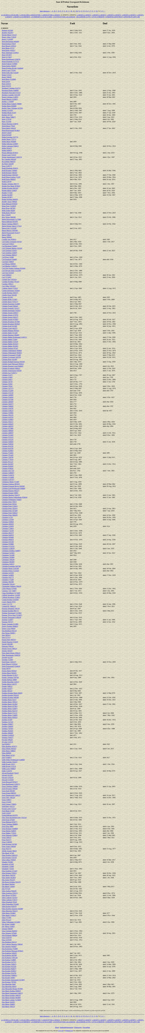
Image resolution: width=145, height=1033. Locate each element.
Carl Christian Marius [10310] (12, 248)
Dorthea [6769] (7, 720)
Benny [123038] (7, 39)
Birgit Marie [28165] (9, 128)
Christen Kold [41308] (9, 326)
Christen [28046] (7, 402)
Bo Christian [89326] (9, 159)
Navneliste (86, 1027)
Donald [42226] (7, 657)
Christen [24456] (7, 397)
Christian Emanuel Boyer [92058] (13, 486)
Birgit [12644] (6, 133)
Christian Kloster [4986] (10, 493)
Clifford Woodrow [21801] (11, 597)
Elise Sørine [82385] (9, 878)
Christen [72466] (7, 453)
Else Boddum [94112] (9, 942)
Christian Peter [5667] (9, 502)
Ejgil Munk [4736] (8, 811)
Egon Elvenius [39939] (10, 789)
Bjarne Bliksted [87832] (10, 153)
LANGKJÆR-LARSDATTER (30, 15)
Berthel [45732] (7, 115)
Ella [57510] (6, 889)
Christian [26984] (8, 522)
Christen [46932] (7, 426)
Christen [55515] (7, 437)
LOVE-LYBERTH (98, 17)
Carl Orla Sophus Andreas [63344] (13, 268)
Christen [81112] (7, 462)
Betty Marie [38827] (9, 117)
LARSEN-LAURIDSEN (21, 17)
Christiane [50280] (8, 557)
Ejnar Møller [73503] (9, 833)
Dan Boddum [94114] (9, 631)
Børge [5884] (6, 235)
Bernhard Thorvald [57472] (11, 93)
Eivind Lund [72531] (9, 809)
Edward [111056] (8, 780)
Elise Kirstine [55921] (9, 873)
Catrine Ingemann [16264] (11, 290)
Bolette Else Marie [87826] (11, 186)
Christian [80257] (8, 533)
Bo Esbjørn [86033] (8, 162)
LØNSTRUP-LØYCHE (131, 17)
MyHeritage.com (69, 1030)
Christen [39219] (7, 415)
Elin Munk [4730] (8, 853)
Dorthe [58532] (7, 691)
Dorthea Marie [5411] (9, 700)
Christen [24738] (7, 399)
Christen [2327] (7, 375)
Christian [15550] (8, 520)
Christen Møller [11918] (10, 342)
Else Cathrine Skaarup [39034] (12, 944)
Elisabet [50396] (7, 862)
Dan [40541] (6, 635)
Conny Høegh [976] (8, 602)
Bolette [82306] (7, 195)
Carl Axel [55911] (8, 244)
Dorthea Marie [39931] (9, 702)
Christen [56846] (7, 442)
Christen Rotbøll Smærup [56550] (13, 362)
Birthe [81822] (7, 148)
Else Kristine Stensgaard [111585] (13, 980)
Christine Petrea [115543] (10, 571)
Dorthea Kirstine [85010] (10, 695)
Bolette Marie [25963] (9, 190)
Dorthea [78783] (7, 729)
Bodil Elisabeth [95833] (10, 168)
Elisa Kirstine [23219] (9, 858)
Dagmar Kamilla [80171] (10, 611)
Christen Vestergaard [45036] (12, 371)
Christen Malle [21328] (10, 333)
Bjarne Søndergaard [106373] (12, 157)
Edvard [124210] (7, 777)
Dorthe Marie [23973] (9, 684)
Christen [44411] (7, 422)
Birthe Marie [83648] (9, 142)
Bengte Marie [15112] (9, 35)
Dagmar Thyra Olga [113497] (12, 615)
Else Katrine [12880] (9, 960)
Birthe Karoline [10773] (10, 137)
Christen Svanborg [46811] (11, 368)
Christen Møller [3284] (9, 339)
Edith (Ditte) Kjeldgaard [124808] (13, 760)
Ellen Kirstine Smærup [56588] (12, 909)
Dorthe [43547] (7, 689)
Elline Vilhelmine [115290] (11, 922)
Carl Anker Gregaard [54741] (12, 242)
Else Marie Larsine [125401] (11, 1000)
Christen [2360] (7, 377)
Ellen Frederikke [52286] (10, 904)
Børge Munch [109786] (10, 230)
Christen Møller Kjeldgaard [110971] (14, 337)
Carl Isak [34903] (8, 262)
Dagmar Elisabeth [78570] (11, 608)
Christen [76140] (7, 455)
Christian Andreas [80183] (11, 484)
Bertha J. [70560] (8, 101)
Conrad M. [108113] (9, 606)
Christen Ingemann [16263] (11, 311)
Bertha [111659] (7, 110)
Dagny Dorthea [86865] (10, 626)
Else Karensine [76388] (10, 949)
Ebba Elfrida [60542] (9, 749)
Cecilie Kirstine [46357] (10, 293)
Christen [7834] (7, 386)
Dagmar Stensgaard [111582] (11, 613)
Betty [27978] (6, 119)
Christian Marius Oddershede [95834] (14, 497)
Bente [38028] (7, 77)
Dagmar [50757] (7, 622)
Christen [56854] (7, 444)
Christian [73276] (8, 531)
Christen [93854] (7, 468)
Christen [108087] (8, 473)
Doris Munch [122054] (9, 664)
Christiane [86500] (8, 562)
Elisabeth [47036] (8, 864)
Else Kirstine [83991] (9, 971)
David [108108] (7, 644)
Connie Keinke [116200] (10, 600)
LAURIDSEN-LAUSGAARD (41, 17)
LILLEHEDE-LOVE (83, 17)
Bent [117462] (7, 57)
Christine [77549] (8, 580)
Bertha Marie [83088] (9, 106)
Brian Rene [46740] (8, 208)
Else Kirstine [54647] (9, 964)
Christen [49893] (7, 433)
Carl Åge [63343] (8, 273)
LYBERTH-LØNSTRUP (113, 17)
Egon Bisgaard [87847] (10, 782)
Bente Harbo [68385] (9, 66)
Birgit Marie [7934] (8, 126)
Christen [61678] (7, 446)
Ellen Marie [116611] (9, 915)
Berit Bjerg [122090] (9, 79)
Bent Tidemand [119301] (10, 53)
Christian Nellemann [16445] (11, 500)
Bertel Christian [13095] (10, 97)
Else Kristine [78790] (9, 982)
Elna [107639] (7, 940)
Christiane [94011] (8, 564)
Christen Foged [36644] (10, 306)
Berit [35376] (6, 86)
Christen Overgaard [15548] (11, 355)
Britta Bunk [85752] (8, 213)
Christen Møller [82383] (10, 346)
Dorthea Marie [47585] (9, 706)
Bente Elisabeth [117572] (10, 61)
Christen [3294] (7, 384)
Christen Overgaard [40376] (11, 357)
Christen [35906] (7, 413)
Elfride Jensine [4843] (9, 851)
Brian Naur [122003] (9, 206)
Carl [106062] (6, 275)
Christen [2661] (7, 379)
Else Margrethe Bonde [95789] (12, 989)
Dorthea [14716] (7, 722)
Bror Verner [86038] (9, 217)
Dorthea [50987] (7, 724)
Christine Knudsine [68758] (11, 566)
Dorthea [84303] (7, 731)
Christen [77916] (7, 459)
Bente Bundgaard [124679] (11, 59)
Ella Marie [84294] (8, 884)
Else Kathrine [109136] (10, 958)
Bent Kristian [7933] (9, 44)
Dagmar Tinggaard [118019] (11, 617)
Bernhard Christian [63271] (11, 88)
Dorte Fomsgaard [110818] (11, 666)
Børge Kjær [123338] (9, 228)
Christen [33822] (7, 411)
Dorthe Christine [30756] (10, 677)
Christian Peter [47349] (10, 511)
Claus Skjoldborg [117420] (11, 593)
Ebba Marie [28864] (8, 751)
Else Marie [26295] (8, 1002)
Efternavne (78, 1027)
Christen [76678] (7, 457)
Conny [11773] (7, 604)
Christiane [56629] (8, 560)
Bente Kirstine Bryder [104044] (12, 68)
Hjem (57, 1027)
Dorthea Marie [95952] (9, 717)
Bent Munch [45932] (9, 46)
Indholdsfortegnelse (66, 1027)
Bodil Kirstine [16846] (9, 170)
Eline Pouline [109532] (10, 855)
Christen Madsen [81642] (10, 331)
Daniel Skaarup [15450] (10, 642)
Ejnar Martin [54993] (9, 831)
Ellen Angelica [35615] (10, 893)
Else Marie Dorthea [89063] (11, 991)
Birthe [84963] (7, 150)
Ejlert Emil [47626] (8, 820)
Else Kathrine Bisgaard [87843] (12, 951)
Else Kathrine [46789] (9, 955)
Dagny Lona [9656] (8, 628)
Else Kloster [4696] (8, 978)
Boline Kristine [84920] (10, 199)
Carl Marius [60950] (9, 264)
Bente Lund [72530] (9, 70)
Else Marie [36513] (8, 1006)
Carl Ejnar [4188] (8, 257)
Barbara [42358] (7, 30)
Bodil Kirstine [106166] (10, 175)
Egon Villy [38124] (8, 797)
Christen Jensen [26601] (10, 313)
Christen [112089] (8, 477)
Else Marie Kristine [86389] (11, 998)
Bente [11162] (6, 75)
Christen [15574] (7, 393)
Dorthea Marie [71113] (9, 713)
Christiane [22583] (8, 553)
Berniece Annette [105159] (11, 95)
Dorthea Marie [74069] (9, 715)
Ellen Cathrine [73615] (9, 900)
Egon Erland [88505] (9, 793)
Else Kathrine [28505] (9, 953)
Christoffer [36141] (8, 584)
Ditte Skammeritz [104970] (11, 655)
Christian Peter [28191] (10, 508)
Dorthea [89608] (7, 733)
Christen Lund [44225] (9, 328)
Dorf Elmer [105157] (9, 662)
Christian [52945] (8, 526)
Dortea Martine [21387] (10, 675)
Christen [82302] (7, 464)
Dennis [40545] (7, 651)
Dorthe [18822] (7, 686)
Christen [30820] (7, 406)
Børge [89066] (7, 237)
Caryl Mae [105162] (9, 286)
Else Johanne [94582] (9, 946)
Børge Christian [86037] (10, 224)
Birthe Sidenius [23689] (10, 144)
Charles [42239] (7, 297)
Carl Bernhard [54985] (9, 246)
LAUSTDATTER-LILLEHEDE (64, 17)
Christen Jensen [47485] (10, 319)
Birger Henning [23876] (10, 124)
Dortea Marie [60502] (9, 671)
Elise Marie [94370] (8, 875)
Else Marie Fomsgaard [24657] (12, 993)
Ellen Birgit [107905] (9, 895)
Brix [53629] (6, 215)
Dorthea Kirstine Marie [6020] (12, 693)
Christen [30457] (7, 404)
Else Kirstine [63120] (9, 966)
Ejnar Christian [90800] (10, 824)
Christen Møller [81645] (10, 344)
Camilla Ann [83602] (9, 239)
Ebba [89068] (6, 753)
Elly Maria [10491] (8, 926)
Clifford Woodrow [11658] (11, 595)
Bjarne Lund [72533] (9, 155)
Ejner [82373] (6, 849)
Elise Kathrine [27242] (9, 871)
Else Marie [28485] (8, 1004)
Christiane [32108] (8, 555)
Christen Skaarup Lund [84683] (12, 366)
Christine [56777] (8, 577)
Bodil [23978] (6, 182)
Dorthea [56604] (7, 726)
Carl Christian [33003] (9, 253)
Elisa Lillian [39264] (9, 860)
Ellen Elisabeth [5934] (9, 902)
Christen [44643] (7, 424)
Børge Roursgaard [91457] (11, 233)
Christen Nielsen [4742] (10, 348)
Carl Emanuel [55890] (9, 259)
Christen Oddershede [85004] (12, 351)
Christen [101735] (8, 471)
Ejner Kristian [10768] (9, 844)
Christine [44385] (8, 575)
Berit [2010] (6, 81)
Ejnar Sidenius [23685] (9, 835)
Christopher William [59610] (11, 586)
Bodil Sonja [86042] (9, 179)
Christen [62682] (7, 451)
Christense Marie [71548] (10, 482)
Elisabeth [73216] (8, 869)
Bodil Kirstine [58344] (9, 173)
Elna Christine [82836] (9, 931)
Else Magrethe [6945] (9, 986)
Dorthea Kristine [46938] (10, 697)
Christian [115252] (8, 546)
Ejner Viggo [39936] (9, 846)
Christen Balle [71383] (9, 299)
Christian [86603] (8, 540)
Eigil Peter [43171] (8, 806)
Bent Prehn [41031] (8, 50)
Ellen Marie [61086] (8, 913)
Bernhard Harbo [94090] (10, 90)
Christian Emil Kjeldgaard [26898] (13, 488)
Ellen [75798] (6, 918)
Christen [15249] (7, 391)
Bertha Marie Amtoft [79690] (12, 104)
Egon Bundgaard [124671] (11, 784)
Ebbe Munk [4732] (8, 755)
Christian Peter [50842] (10, 513)
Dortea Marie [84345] (9, 673)
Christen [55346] (7, 435)
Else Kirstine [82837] (9, 969)
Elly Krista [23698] (8, 924)
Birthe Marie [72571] (9, 139)
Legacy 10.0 (60, 1030)
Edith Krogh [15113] (9, 766)
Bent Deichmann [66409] (10, 41)
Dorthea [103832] (8, 735)
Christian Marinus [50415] (11, 495)
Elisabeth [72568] (8, 866)
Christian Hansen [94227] (10, 491)
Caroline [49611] (7, 284)
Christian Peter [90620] (10, 515)
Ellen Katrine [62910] (9, 906)
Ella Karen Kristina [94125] (11, 882)
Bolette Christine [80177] (10, 184)
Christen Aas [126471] (9, 373)
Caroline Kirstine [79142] (10, 282)
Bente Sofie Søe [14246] (10, 73)
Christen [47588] (7, 428)
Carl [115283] (6, 277)
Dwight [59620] (7, 740)
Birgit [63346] (6, 135)
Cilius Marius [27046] (9, 588)
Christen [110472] (8, 475)
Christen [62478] (7, 448)
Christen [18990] (7, 395)
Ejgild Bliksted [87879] (10, 815)
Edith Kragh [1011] (8, 764)
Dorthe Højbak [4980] (9, 680)
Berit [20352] (6, 84)
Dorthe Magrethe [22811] (10, 682)
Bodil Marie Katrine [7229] (11, 177)
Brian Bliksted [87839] (9, 204)
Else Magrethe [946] (9, 984)
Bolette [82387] (7, 197)
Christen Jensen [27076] (10, 315)
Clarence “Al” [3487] (9, 591)
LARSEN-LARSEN (84, 15)
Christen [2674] (7, 382)
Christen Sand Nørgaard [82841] (13, 364)
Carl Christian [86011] (9, 255)
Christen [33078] (7, 408)
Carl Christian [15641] (9, 250)
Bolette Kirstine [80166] (10, 188)
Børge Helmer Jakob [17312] (12, 226)
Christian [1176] (7, 517)
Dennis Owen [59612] (9, 648)
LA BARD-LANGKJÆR (10, 15)
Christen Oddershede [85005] (12, 353)
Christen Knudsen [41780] (11, 322)
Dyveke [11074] (7, 742)
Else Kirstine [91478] (9, 973)
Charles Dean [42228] (9, 295)
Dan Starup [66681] (8, 633)
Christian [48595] (8, 524)
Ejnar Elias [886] (7, 826)
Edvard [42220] (7, 775)
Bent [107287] (7, 55)
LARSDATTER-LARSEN (50, 15)
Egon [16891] (6, 800)
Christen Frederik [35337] (10, 308)
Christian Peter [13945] (10, 506)
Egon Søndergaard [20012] (11, 795)
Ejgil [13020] (6, 813)
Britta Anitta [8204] (8, 210)
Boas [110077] (7, 166)
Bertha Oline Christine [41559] (12, 108)
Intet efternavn (44, 11)
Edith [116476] (7, 771)
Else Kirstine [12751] (9, 962)
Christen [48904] (7, 431)
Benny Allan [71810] (9, 37)
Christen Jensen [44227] (10, 317)
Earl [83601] (6, 744)
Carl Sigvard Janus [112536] (11, 270)
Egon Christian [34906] (10, 786)
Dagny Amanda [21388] (10, 624)
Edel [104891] (7, 757)
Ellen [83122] (6, 920)
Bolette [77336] (7, 193)
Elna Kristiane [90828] (9, 935)
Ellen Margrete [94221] (10, 911)
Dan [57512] (6, 637)
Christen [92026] (7, 466)
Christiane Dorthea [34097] (11, 551)
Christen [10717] (7, 388)
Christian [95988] (8, 544)
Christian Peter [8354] (9, 504)
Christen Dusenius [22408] (11, 304)
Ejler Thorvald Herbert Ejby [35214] (14, 817)
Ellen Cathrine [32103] (9, 898)
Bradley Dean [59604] (9, 202)
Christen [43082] (7, 419)
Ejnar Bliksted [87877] (9, 822)
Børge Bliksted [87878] (10, 222)
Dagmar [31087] (7, 620)
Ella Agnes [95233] (8, 880)
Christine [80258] (8, 582)
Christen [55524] (7, 439)
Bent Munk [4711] (8, 48)
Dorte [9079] (6, 669)
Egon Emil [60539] (8, 791)
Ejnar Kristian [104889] (10, 829)
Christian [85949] (8, 537)
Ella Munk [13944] (8, 886)
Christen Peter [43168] (9, 359)
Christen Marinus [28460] (10, 335)
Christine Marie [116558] (10, 568)
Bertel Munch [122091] (10, 99)
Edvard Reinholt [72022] (10, 773)
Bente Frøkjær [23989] (9, 64)
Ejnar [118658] (7, 842)
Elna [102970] (7, 938)
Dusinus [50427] (7, 737)
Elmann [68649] (7, 929)
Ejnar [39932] (6, 837)
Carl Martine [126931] (9, 266)
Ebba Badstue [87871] (9, 746)
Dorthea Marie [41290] (9, 704)
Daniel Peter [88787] (9, 640)
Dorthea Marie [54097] (9, 709)
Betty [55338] (6, 122)
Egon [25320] (6, 802)
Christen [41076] (7, 417)
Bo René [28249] (8, 164)
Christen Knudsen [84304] (11, 324)
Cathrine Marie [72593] (10, 288)
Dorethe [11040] (7, 660)
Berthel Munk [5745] (9, 113)
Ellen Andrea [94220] (9, 891)
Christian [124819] (8, 548)
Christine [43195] (8, 573)
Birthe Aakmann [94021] (10, 146)
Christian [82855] (8, 535)
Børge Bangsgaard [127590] (11, 219)
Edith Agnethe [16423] (9, 762)
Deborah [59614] (7, 646)
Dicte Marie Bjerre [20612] (11, 653)
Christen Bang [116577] (10, 302)
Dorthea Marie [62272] (9, 711)
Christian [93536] (8, 542)
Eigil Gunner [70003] (9, 804)
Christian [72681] (8, 528)
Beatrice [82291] (7, 33)
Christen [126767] (8, 479)
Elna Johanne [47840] (9, 933)
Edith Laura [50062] (9, 769)
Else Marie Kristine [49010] (11, 995)
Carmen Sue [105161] (9, 279)
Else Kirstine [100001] (9, 975)
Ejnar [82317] (6, 840)
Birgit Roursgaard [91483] (11, 130)
